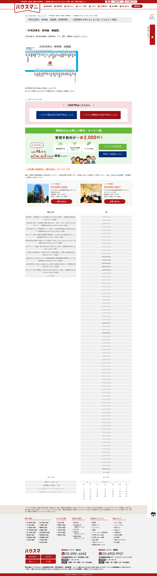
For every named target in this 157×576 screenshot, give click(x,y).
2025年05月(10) (106, 266)
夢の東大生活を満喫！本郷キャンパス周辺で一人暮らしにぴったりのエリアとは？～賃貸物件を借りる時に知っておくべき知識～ (51, 242)
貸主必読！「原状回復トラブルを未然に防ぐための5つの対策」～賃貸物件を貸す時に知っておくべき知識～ (51, 218)
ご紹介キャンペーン (97, 542)
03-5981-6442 (59, 187)
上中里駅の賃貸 (31, 527)
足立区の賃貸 (61, 532)
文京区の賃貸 (61, 527)
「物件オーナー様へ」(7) (51, 482)
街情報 (94, 522)
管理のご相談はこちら (112, 154)
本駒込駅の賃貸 (31, 537)
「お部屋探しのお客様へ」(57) (51, 485)
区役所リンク (96, 525)
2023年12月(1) (106, 323)
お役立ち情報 (118, 535)
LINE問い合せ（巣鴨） (98, 537)
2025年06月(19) (106, 263)
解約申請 (137, 6)
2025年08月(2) (106, 257)
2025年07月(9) (106, 260)
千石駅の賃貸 (43, 540)
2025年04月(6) (106, 270)
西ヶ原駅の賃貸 (31, 532)
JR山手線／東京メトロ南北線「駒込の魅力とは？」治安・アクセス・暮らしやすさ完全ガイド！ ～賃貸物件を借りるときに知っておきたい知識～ (50, 224)
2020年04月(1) (106, 469)
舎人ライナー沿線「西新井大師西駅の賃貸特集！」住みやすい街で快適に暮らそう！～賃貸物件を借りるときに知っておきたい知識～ (51, 236)
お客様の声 (103, 6)
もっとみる (51, 276)
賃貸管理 (59, 6)
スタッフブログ (118, 525)
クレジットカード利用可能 (99, 532)
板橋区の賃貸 (61, 535)
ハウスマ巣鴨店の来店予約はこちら (100, 115)
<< (87, 482)
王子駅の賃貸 (30, 525)
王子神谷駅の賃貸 (32, 530)
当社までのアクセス (120, 540)
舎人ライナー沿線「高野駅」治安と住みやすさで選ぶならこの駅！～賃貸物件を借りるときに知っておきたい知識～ (51, 271)
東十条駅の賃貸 (31, 522)
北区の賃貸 (61, 522)
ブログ (93, 6)
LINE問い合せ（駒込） (98, 535)
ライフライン (96, 527)
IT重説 (94, 530)
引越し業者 (95, 540)
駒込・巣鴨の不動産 (113, 175)
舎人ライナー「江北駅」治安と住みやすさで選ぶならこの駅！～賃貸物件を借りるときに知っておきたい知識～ (51, 248)
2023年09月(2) (106, 333)
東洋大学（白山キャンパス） (79, 533)
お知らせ (116, 530)
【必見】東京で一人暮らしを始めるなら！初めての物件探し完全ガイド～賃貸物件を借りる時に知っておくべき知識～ (51, 265)
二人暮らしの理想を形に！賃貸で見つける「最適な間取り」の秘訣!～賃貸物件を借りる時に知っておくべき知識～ (50, 254)
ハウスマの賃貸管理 (112, 146)
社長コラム (70, 6)
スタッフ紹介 (82, 6)
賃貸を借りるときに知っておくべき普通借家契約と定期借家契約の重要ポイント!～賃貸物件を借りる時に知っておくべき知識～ (50, 259)
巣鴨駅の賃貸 (43, 527)
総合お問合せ (33, 556)
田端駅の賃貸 (43, 530)
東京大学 (76, 522)
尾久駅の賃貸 (43, 542)
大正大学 (76, 529)
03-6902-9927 (112, 187)
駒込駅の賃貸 (30, 535)
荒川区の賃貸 (61, 530)
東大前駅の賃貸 (44, 522)
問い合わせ (125, 6)
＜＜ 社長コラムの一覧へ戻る (33, 99)
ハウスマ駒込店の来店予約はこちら (57, 115)
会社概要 (114, 6)
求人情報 (116, 542)
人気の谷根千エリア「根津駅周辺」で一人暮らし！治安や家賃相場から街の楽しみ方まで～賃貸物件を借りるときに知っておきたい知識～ (51, 230)
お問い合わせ (61, 201)
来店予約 (48, 556)
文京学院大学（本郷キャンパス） (79, 526)
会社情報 (116, 537)
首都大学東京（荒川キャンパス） (79, 537)
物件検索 (49, 6)
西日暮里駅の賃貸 (45, 532)
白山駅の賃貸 (30, 540)
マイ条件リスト (131, 1)
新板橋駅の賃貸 (44, 535)
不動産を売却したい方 (98, 545)
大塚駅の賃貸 (43, 525)
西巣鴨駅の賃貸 (44, 537)
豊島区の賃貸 (61, 525)
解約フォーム (33, 561)
